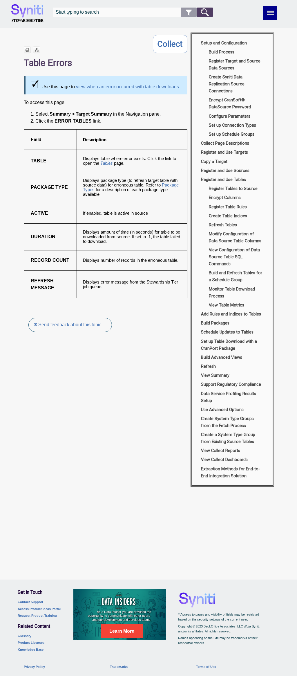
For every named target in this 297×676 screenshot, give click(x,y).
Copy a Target (214, 161)
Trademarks (119, 666)
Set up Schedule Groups (231, 134)
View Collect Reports (220, 450)
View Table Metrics (226, 305)
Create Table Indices (228, 216)
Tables (106, 163)
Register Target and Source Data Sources (234, 65)
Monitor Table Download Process (232, 293)
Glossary (24, 636)
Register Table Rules (228, 207)
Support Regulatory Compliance (231, 384)
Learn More (121, 631)
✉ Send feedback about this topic (67, 324)
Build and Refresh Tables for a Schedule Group (235, 276)
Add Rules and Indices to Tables (231, 314)
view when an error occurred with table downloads (127, 86)
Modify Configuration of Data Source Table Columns (235, 237)
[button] (189, 12)
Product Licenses (31, 642)
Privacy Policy (34, 666)
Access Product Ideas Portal (39, 609)
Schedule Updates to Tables (227, 332)
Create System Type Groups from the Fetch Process (227, 422)
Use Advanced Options (222, 409)
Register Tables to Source (233, 188)
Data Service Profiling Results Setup (228, 397)
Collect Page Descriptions (225, 143)
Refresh (208, 366)
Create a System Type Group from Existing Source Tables (228, 438)
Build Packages (215, 323)
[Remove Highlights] (36, 49)
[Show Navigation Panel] (270, 13)
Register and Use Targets (224, 152)
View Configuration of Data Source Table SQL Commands (234, 257)
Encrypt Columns (225, 197)
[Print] (27, 49)
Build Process (221, 52)
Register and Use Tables (223, 179)
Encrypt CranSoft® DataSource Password (230, 104)
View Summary (215, 375)
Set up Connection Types (232, 125)
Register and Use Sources (225, 170)
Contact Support (30, 602)
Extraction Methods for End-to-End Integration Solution (230, 472)
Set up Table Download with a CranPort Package (229, 345)
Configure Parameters (229, 116)
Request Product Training (37, 615)
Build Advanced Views (221, 357)
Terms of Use (206, 666)
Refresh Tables (223, 225)
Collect (170, 44)
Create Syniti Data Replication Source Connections (227, 84)
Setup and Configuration (224, 43)
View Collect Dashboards (224, 459)
